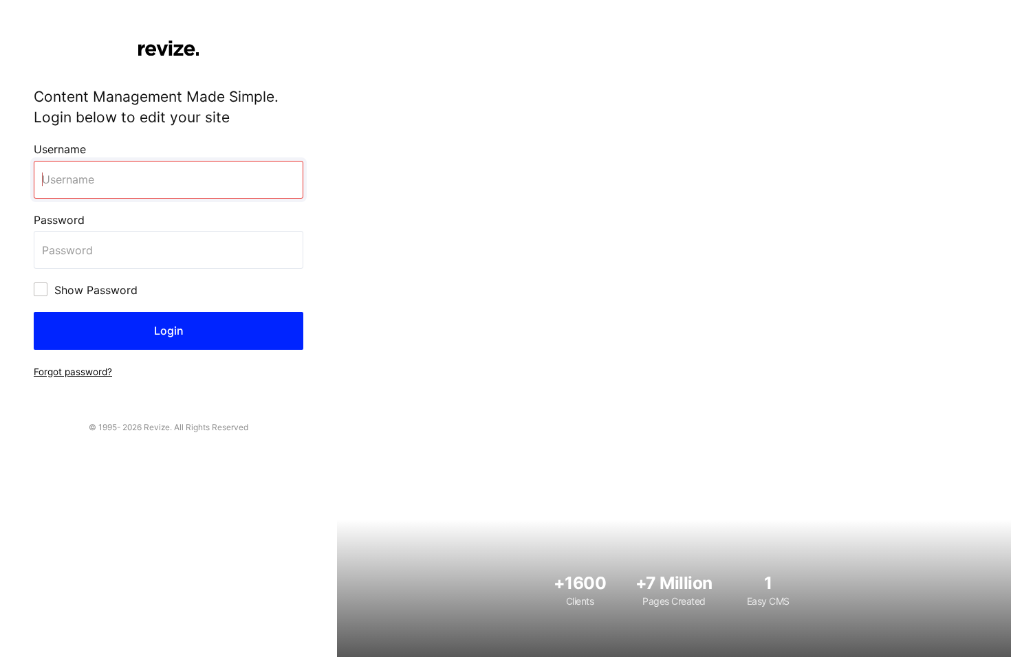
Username (60, 149)
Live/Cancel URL (43, 7)
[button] (73, 371)
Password (59, 220)
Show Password (96, 290)
